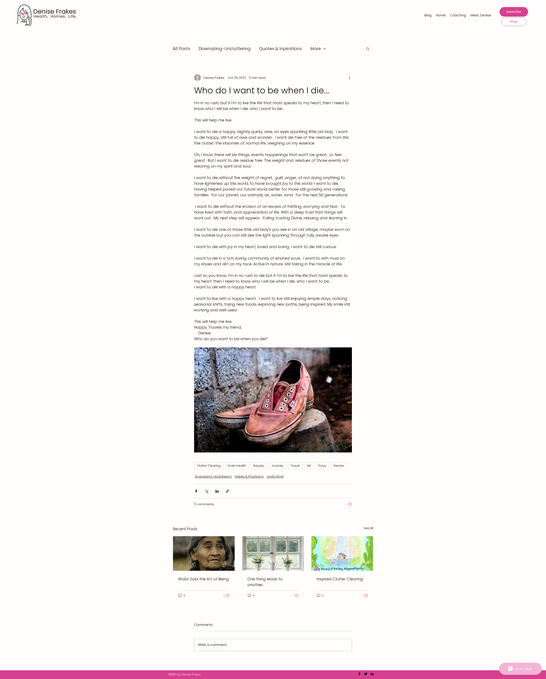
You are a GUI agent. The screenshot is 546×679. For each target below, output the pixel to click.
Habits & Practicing (249, 476)
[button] (368, 48)
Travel (295, 466)
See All (368, 528)
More (315, 49)
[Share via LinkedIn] (217, 491)
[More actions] (349, 77)
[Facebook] (359, 674)
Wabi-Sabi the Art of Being (203, 579)
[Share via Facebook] (196, 491)
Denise (339, 466)
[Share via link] (227, 491)
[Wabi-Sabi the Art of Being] (204, 553)
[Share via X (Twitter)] (207, 491)
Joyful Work (275, 476)
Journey (277, 466)
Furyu (322, 466)
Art (309, 466)
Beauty (258, 466)
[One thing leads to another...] (273, 553)
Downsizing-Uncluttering (225, 49)
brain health (237, 466)
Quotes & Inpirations (280, 49)
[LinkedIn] (372, 674)
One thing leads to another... (265, 581)
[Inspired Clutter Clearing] (342, 553)
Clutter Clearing (209, 466)
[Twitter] (366, 674)
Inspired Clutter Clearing (340, 579)
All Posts (181, 49)
